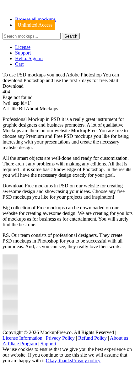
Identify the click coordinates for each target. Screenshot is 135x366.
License (22, 47)
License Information (22, 338)
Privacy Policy (60, 338)
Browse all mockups (35, 19)
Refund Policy (92, 338)
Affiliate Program (20, 343)
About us (119, 338)
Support (23, 52)
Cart (19, 64)
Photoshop (34, 80)
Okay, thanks (59, 360)
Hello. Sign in (29, 58)
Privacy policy (86, 360)
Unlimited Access (35, 25)
